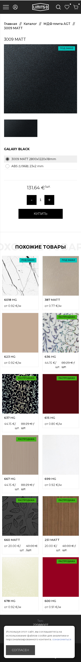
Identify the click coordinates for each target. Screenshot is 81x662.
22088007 (40, 625)
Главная (11, 24)
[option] (40, 78)
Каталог (31, 24)
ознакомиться (61, 639)
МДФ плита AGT (57, 24)
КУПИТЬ (40, 214)
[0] (67, 7)
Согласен (20, 650)
